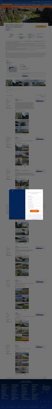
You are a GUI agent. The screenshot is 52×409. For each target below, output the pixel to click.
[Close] (42, 190)
